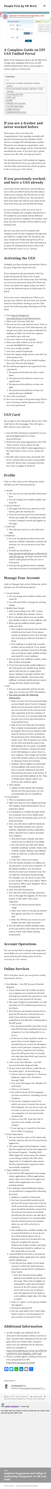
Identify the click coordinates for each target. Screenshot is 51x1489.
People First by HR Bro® (20, 6)
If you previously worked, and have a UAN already (25, 90)
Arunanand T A (24, 1397)
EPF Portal (10, 1399)
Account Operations (15, 106)
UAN (34, 1399)
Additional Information (16, 112)
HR (16, 1399)
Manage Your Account (16, 103)
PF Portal (29, 1399)
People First (21, 1399)
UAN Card (11, 97)
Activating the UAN (15, 94)
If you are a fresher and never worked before (23, 84)
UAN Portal (41, 1399)
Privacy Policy (9, 1486)
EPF (5, 1399)
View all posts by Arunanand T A (31, 1388)
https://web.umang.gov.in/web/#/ (20, 1362)
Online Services (13, 109)
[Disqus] (25, 1433)
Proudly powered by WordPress (27, 1486)
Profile (10, 100)
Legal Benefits (37, 1397)
